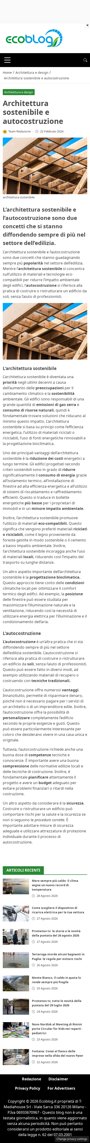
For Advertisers (61, 1088)
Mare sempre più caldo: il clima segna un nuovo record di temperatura (55, 885)
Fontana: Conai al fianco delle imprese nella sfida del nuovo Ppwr (57, 1053)
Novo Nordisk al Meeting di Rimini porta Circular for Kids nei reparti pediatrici (57, 1028)
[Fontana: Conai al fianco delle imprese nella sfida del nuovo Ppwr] (16, 1057)
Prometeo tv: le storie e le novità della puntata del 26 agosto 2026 (56, 933)
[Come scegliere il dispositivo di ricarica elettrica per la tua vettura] (16, 913)
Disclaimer (58, 1079)
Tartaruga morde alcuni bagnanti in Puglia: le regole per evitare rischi (58, 956)
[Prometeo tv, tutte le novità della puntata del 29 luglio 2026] (16, 1006)
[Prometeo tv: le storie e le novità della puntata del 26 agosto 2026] (16, 937)
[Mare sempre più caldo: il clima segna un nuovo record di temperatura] (16, 886)
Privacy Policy (27, 1088)
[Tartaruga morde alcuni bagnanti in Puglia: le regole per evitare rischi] (16, 960)
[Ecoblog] (34, 37)
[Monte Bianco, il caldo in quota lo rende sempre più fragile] (16, 983)
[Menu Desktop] (7, 60)
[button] (85, 60)
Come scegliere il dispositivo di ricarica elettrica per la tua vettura (58, 910)
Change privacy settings (72, 1139)
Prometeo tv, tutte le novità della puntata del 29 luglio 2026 (56, 1003)
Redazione (31, 1079)
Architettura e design (18, 92)
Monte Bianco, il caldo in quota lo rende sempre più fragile (56, 980)
